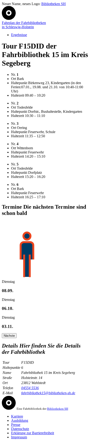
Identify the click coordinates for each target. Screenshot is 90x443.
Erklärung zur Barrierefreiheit (32, 433)
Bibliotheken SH (53, 4)
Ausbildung (19, 420)
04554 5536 (30, 388)
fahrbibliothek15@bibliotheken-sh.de (48, 393)
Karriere (17, 416)
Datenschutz (20, 429)
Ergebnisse (19, 35)
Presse (15, 425)
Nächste (9, 335)
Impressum (19, 437)
